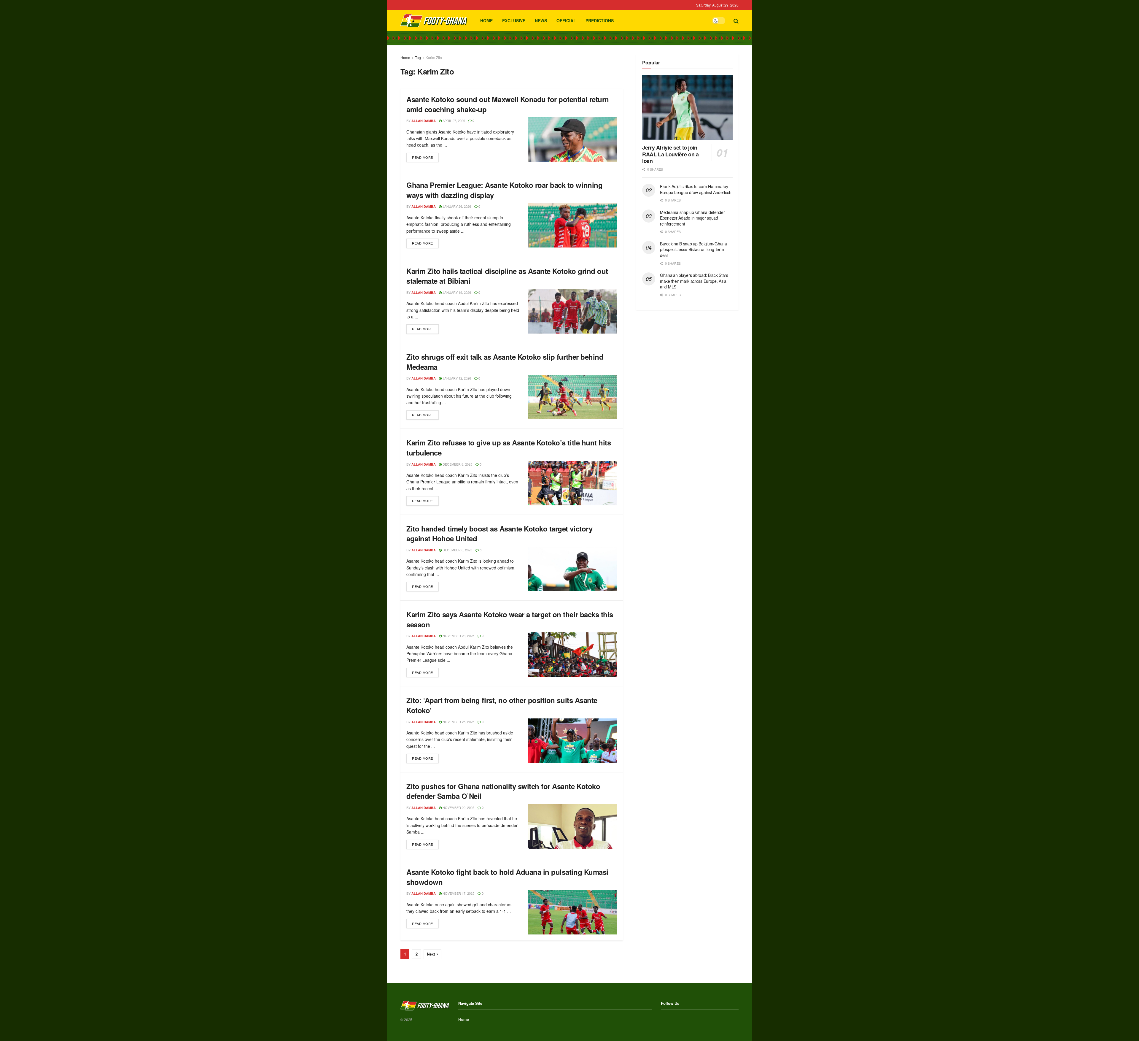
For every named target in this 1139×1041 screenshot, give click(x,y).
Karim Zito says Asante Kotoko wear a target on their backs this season (509, 619)
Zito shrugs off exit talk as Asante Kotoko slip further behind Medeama (504, 362)
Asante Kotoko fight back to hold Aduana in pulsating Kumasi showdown (507, 877)
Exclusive (513, 20)
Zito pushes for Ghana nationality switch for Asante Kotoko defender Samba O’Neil (503, 791)
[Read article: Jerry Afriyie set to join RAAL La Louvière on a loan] (687, 107)
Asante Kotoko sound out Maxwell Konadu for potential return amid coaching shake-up (507, 104)
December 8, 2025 (457, 464)
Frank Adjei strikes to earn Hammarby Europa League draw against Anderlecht (696, 189)
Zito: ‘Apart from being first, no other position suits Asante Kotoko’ (501, 705)
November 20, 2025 (458, 807)
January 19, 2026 (456, 292)
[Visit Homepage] (433, 20)
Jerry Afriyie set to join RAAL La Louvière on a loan (670, 154)
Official (566, 20)
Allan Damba (423, 120)
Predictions (600, 20)
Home (486, 20)
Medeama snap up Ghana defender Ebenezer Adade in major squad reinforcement (692, 218)
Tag (418, 57)
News (541, 20)
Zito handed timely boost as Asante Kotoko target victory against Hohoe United (499, 533)
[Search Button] (736, 20)
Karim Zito (434, 57)
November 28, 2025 (458, 635)
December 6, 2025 (457, 550)
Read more (425, 156)
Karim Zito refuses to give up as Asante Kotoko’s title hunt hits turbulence (508, 447)
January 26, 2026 (456, 206)
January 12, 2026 (456, 378)
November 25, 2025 (458, 721)
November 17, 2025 (458, 893)
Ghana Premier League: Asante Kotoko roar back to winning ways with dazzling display (504, 190)
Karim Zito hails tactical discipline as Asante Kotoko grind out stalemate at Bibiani (507, 276)
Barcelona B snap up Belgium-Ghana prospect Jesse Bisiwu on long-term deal (693, 249)
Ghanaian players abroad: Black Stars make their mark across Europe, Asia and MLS (694, 281)
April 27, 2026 (453, 120)
